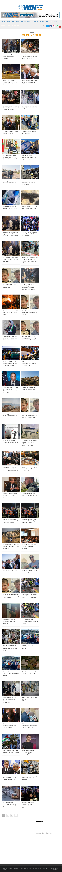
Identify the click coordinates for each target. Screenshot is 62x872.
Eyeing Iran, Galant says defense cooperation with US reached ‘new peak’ (10, 725)
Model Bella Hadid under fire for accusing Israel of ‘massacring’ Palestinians (29, 752)
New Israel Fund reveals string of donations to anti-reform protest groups (29, 234)
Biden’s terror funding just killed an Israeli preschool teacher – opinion (30, 82)
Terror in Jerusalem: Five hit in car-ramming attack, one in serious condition (29, 182)
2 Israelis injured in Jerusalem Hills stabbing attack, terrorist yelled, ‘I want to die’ (29, 56)
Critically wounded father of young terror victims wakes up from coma (29, 312)
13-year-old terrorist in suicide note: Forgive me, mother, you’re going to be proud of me (11, 804)
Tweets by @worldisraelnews (44, 833)
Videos (13, 22)
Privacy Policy (23, 868)
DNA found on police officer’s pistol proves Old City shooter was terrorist (10, 259)
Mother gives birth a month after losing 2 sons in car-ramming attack (10, 286)
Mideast (23, 22)
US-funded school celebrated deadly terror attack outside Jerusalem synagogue (10, 338)
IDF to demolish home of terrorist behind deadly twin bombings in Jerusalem (10, 363)
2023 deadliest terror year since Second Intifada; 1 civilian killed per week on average (11, 107)
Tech (47, 22)
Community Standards (32, 868)
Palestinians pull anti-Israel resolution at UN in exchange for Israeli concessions (29, 363)
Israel (18, 22)
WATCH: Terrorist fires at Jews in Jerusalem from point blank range (29, 208)
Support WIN (5, 869)
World (29, 22)
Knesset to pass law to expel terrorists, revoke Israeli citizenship (29, 546)
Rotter (39, 868)
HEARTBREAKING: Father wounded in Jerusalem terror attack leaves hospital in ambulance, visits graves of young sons (29, 288)
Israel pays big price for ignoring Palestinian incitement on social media (10, 442)
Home (3, 22)
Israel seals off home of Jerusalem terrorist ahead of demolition (10, 621)
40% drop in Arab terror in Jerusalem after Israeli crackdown (9, 56)
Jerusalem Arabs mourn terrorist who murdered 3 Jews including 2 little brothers (11, 596)
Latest (8, 22)
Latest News (5, 868)
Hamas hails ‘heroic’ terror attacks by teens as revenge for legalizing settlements (11, 521)
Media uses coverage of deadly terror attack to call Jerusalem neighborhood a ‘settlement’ (29, 596)
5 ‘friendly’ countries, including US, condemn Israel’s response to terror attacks (29, 468)
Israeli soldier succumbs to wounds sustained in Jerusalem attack (29, 495)
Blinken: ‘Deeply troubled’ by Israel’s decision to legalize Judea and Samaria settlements (10, 495)
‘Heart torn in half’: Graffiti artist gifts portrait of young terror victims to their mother (29, 338)
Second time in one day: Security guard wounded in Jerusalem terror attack (10, 82)
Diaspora (42, 22)
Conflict (35, 22)
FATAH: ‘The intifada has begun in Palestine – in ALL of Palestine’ (30, 777)
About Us (11, 868)
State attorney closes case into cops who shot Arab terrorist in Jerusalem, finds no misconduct (11, 234)
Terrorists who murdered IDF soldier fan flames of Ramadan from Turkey (10, 312)
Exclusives (53, 22)
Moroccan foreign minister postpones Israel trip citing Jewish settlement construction (10, 157)
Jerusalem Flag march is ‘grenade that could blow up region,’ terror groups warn (29, 157)
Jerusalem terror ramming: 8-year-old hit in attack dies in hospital (29, 647)
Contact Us (16, 868)
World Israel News (54, 868)
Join (9, 26)
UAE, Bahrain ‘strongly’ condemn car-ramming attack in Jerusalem (30, 621)
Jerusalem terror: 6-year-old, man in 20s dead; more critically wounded (11, 673)
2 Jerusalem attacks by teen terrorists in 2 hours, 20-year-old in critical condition (29, 521)
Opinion (3, 26)
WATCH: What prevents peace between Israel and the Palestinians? (29, 699)
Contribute (15, 26)
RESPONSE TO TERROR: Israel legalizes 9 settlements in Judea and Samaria (11, 546)
